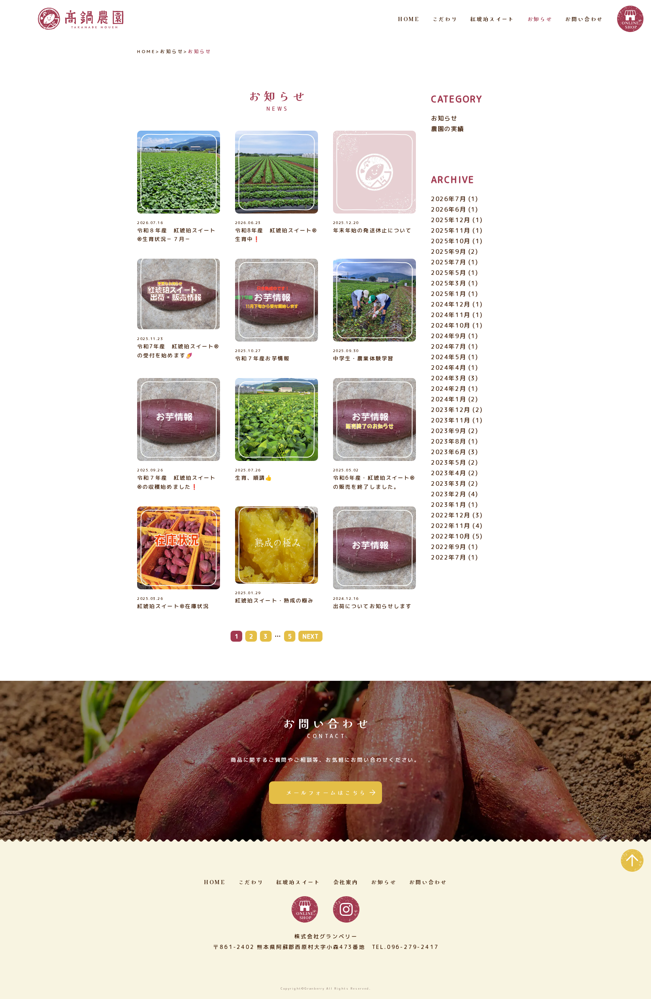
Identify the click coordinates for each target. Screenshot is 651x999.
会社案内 (346, 882)
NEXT (311, 636)
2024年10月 (451, 325)
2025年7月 (448, 262)
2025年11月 (451, 230)
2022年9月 (448, 547)
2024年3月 (448, 378)
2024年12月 (451, 304)
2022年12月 (451, 515)
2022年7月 (448, 557)
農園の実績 (447, 129)
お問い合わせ (584, 19)
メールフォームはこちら (326, 792)
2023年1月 (448, 504)
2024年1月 (448, 399)
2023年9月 (448, 431)
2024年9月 (448, 336)
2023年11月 (451, 420)
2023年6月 (448, 452)
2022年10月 (451, 536)
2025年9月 (448, 251)
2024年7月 (448, 346)
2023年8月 (448, 441)
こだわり (445, 19)
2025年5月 (448, 272)
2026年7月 (448, 199)
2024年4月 (448, 367)
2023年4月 (448, 473)
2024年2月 (448, 388)
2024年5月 (448, 357)
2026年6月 (448, 209)
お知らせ (540, 19)
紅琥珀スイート (492, 19)
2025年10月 (451, 241)
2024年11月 (451, 315)
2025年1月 (448, 294)
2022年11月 (451, 526)
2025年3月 (448, 283)
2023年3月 (448, 483)
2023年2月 (448, 494)
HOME (409, 19)
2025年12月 (451, 220)
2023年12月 (451, 410)
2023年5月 (448, 462)
